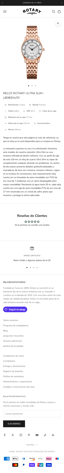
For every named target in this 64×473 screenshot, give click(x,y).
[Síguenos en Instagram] (20, 435)
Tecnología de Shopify (44, 451)
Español (30, 445)
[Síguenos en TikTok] (45, 435)
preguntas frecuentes (13, 335)
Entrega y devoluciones (14, 366)
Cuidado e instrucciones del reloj (18, 386)
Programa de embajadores (15, 325)
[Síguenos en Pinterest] (28, 435)
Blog (5, 330)
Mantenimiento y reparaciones (17, 381)
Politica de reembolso (13, 376)
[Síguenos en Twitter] (12, 435)
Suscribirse (14, 423)
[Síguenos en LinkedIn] (53, 435)
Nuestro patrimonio (12, 340)
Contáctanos (9, 361)
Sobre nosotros (10, 320)
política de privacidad (13, 346)
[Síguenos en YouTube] (37, 435)
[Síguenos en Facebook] (4, 435)
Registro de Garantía (13, 371)
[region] (32, 254)
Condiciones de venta (13, 355)
